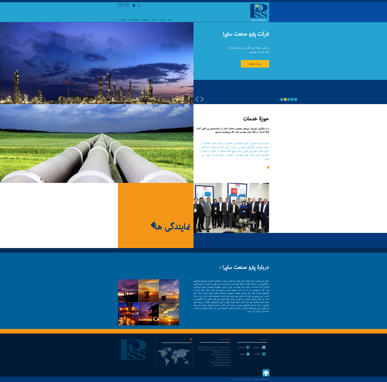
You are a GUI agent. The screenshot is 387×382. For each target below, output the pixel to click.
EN (126, 5)
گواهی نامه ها (134, 19)
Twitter (242, 354)
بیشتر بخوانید (255, 64)
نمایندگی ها (145, 19)
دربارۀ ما (162, 19)
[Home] (134, 6)
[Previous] (196, 99)
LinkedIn (257, 354)
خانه (169, 19)
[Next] (202, 99)
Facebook (241, 347)
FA (120, 5)
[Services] (268, 169)
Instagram (257, 347)
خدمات (154, 19)
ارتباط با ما (123, 19)
